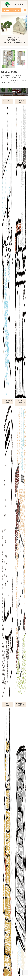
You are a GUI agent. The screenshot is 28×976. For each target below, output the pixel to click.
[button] (13, 33)
